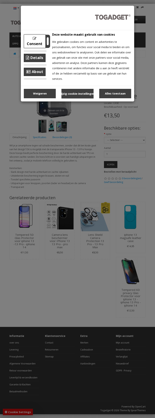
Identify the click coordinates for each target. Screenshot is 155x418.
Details (36, 57)
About (37, 71)
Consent (35, 43)
